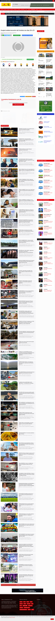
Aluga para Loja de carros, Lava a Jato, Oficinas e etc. (49, 73)
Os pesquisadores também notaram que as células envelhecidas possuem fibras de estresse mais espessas (26, 256)
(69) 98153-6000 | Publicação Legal (42, 607)
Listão (29, 9)
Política (8, 9)
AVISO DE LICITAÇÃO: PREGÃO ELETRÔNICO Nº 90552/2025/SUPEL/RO (48, 182)
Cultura (19, 9)
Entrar (7, 0)
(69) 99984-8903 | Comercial (42, 605)
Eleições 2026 (33, 9)
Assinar (9, 0)
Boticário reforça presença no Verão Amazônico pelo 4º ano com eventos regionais (48, 204)
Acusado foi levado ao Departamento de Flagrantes (26, 426)
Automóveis (48, 91)
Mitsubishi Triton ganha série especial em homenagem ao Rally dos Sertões (48, 228)
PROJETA (45, 117)
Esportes (15, 9)
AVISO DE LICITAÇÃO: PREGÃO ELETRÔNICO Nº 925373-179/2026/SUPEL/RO (48, 171)
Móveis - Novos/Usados (41, 81)
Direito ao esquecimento (28, 96)
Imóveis (47, 80)
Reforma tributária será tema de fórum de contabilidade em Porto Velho (48, 234)
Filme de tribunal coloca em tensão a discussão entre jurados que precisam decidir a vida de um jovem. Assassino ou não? (26, 479)
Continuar (52, 619)
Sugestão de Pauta (22, 96)
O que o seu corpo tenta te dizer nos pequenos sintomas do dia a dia (21, 13)
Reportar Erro (33, 96)
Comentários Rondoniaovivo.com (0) (11, 99)
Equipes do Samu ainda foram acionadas (24, 345)
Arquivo (37, 9)
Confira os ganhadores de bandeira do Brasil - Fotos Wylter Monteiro (47, 274)
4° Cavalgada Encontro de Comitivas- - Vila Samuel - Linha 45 (48, 263)
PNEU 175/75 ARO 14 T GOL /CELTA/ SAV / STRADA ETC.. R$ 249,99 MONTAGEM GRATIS (49, 95)
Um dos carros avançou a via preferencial (25, 375)
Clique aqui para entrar (18, 104)
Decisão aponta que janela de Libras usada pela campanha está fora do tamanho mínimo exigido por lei (26, 165)
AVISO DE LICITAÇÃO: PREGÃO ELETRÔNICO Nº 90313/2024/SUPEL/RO (48, 188)
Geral (26, 9)
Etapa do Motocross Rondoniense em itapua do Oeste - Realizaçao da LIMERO (48, 280)
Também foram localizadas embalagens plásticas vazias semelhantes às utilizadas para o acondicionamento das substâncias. (26, 225)
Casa (39, 93)
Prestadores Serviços (48, 70)
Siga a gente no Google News (27, 35)
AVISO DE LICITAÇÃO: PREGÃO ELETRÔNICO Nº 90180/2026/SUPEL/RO (48, 165)
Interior (12, 9)
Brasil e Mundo (21, 142)
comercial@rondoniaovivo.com (42, 610)
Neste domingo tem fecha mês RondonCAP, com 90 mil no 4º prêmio (48, 222)
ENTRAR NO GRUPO (30, 59)
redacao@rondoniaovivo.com (42, 608)
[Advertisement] (45, 152)
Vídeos (29, 11)
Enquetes (32, 11)
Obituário (35, 11)
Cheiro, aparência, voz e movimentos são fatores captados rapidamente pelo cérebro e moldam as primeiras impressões (26, 185)
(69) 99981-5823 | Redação (41, 604)
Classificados (6, 11)
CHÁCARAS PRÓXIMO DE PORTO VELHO (49, 83)
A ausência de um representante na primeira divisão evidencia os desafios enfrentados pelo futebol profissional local (26, 499)
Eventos (26, 11)
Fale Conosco (40, 601)
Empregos (10, 11)
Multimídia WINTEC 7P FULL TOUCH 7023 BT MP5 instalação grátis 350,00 (49, 61)
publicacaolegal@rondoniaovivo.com (43, 611)
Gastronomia (21, 435)
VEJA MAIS (18, 584)
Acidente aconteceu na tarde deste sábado (25, 275)
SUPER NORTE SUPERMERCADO (48, 132)
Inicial (2, 9)
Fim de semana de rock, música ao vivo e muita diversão (47, 216)
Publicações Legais (14, 11)
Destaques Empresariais (21, 11)
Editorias (40, 9)
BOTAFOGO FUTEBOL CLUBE (48, 127)
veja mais (51, 51)
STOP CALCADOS (46, 122)
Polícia (5, 9)
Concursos (22, 9)
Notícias (2, 11)
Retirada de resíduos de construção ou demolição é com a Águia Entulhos (48, 210)
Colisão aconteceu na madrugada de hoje (25, 285)
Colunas (21, 384)
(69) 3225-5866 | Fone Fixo (41, 602)
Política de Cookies (12, 617)
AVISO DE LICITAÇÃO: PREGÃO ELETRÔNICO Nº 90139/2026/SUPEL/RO (48, 194)
